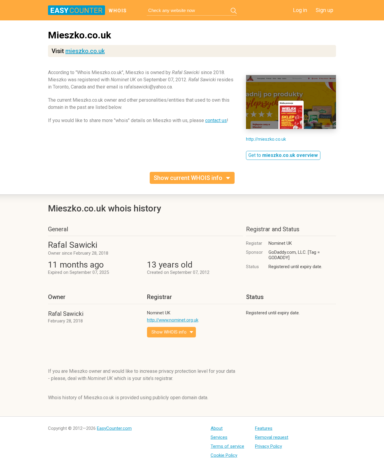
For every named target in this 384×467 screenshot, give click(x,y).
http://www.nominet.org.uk (172, 320)
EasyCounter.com (114, 428)
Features (263, 428)
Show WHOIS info (169, 332)
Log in (300, 10)
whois (118, 10)
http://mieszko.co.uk (266, 139)
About (217, 428)
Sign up (324, 10)
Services (219, 437)
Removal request (271, 437)
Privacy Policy (268, 446)
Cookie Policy (224, 455)
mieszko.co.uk (85, 51)
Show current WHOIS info (188, 177)
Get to (283, 155)
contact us (216, 120)
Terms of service (227, 446)
